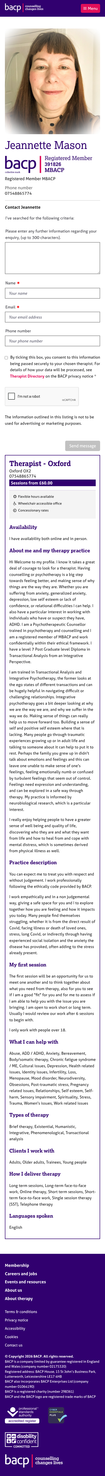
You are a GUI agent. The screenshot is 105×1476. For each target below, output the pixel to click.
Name (10, 282)
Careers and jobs (21, 1273)
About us (13, 1290)
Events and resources (25, 1281)
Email (10, 307)
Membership (17, 1265)
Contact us (13, 1345)
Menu (93, 8)
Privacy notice (16, 1320)
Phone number (18, 330)
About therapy (19, 1298)
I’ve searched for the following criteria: (39, 218)
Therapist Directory (27, 376)
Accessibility (15, 1328)
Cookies (11, 1336)
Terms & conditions (21, 1311)
